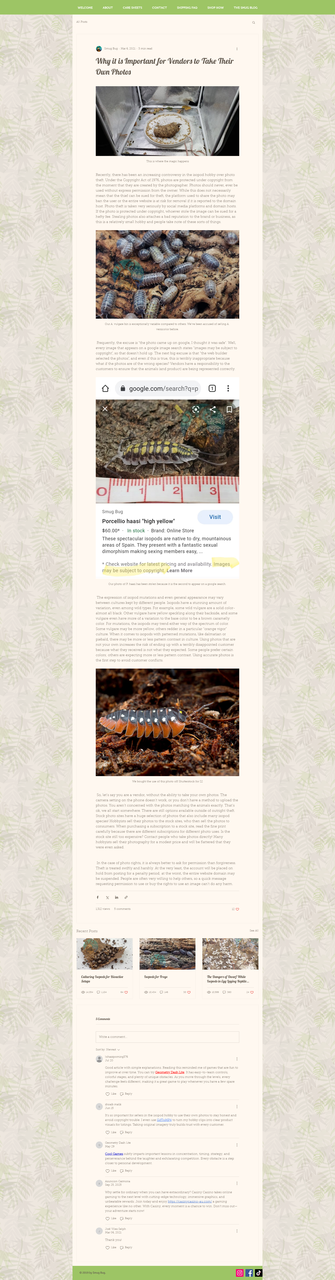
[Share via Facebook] (97, 897)
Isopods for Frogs (155, 976)
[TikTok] (258, 1273)
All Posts (81, 22)
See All (254, 931)
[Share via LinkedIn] (116, 897)
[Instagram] (239, 1273)
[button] (254, 22)
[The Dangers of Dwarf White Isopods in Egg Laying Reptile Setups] (230, 954)
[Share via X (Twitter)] (107, 897)
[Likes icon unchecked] (107, 1094)
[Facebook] (249, 1273)
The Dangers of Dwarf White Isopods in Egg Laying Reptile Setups (227, 978)
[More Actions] (237, 1059)
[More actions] (237, 48)
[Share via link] (126, 897)
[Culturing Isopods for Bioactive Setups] (105, 954)
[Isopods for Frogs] (168, 954)
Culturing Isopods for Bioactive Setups (102, 978)
